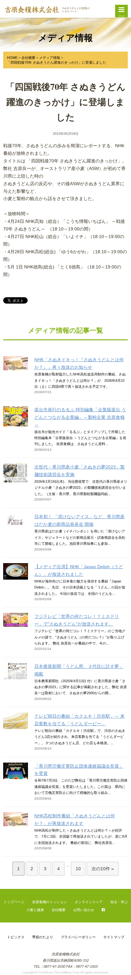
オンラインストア (89, 901)
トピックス (15, 937)
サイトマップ (113, 937)
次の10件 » (103, 868)
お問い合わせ (83, 909)
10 (78, 868)
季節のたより (42, 937)
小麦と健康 (35, 909)
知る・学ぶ (119, 901)
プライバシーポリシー (78, 937)
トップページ (13, 901)
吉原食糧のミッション (49, 901)
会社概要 (59, 909)
